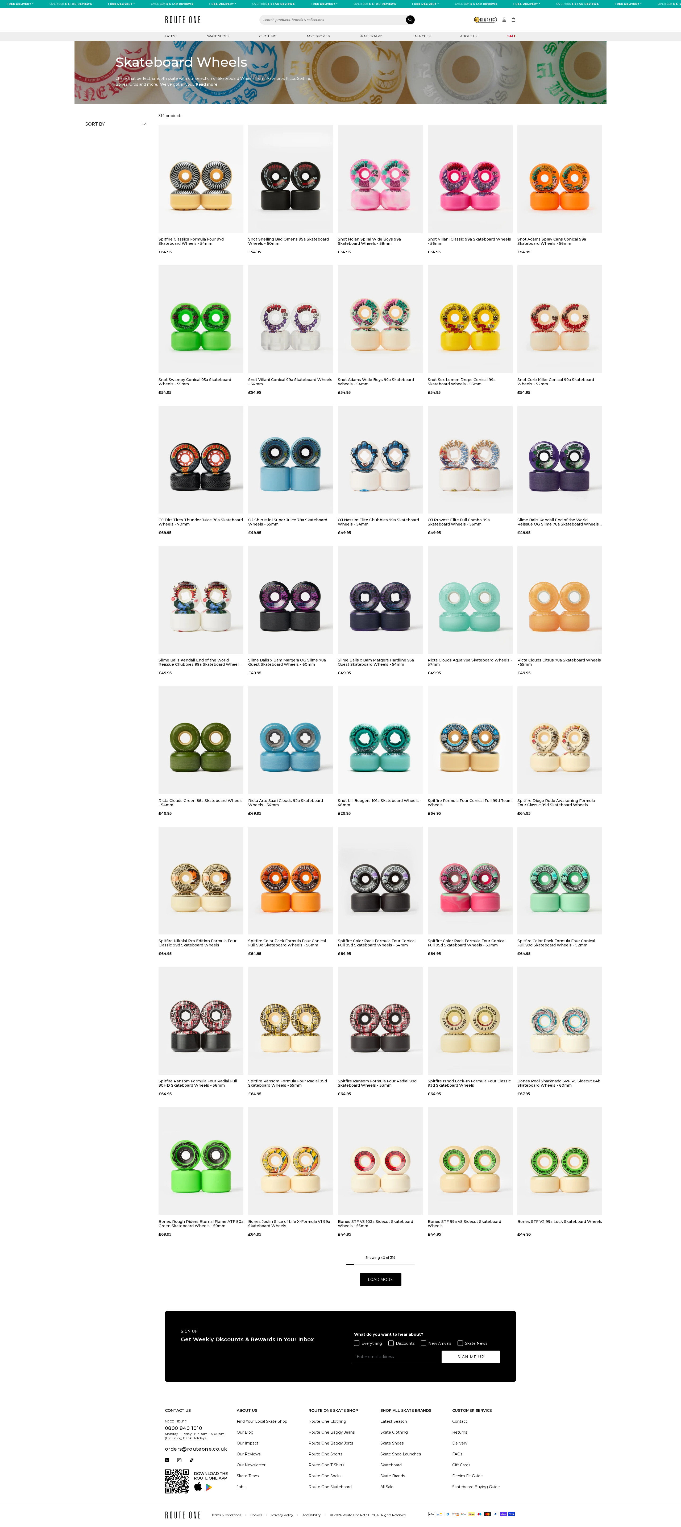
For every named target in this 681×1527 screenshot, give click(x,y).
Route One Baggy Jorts (331, 1443)
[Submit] (410, 19)
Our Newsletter (251, 1465)
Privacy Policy (282, 1515)
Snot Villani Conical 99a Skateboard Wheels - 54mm (290, 382)
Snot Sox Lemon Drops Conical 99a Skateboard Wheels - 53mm (462, 382)
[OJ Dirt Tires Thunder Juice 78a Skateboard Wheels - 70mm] (201, 460)
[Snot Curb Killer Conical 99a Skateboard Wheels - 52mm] (559, 319)
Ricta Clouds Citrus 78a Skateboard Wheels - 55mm (559, 662)
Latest (171, 36)
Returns (459, 1432)
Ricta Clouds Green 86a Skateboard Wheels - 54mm (201, 802)
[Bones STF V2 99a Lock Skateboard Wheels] (559, 1161)
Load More (380, 1279)
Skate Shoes (218, 36)
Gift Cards (461, 1465)
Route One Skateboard (330, 1487)
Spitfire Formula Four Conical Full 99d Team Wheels (470, 802)
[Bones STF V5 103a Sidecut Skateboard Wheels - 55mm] (380, 1161)
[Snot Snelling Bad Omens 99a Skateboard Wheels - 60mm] (290, 179)
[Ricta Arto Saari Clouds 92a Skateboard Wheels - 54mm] (290, 740)
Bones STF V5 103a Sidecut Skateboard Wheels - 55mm (375, 1223)
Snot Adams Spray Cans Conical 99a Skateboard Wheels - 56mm (551, 241)
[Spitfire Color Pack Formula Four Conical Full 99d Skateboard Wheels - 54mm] (380, 880)
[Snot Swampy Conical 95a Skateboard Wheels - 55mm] (201, 319)
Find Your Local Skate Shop (262, 1421)
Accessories (318, 36)
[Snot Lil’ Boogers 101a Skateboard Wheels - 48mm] (380, 740)
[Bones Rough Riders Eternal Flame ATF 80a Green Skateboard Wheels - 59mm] (201, 1161)
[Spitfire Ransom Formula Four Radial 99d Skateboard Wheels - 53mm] (380, 1021)
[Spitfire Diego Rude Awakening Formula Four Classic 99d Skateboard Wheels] (559, 740)
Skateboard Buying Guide (476, 1487)
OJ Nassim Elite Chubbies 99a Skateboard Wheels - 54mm (378, 522)
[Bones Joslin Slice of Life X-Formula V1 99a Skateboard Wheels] (290, 1161)
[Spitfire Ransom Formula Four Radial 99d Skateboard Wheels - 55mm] (290, 1021)
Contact (459, 1421)
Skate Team (248, 1476)
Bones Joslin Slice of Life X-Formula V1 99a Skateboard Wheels (289, 1223)
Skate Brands (392, 1476)
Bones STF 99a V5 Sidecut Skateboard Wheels (464, 1223)
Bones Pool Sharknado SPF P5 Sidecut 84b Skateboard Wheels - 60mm (558, 1083)
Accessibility (311, 1515)
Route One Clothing (327, 1421)
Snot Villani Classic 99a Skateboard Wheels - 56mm (469, 241)
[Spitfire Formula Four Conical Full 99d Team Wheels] (470, 740)
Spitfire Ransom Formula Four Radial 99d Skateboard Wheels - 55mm (287, 1083)
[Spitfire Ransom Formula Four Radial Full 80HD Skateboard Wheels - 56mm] (201, 1021)
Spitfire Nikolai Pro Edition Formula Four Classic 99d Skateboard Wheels (197, 943)
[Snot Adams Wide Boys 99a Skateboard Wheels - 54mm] (380, 319)
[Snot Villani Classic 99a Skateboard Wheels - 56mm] (470, 179)
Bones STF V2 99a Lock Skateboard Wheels (559, 1221)
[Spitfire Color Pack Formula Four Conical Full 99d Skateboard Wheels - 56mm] (290, 880)
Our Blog (245, 1432)
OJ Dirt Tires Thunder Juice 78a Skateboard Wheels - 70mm (201, 522)
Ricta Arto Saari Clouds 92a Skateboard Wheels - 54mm (285, 802)
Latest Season (393, 1421)
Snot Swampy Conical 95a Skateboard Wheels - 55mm (195, 382)
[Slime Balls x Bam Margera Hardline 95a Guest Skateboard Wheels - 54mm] (380, 600)
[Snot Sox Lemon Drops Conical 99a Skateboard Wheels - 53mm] (470, 319)
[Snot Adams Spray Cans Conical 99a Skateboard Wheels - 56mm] (559, 179)
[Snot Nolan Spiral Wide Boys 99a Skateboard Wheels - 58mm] (380, 179)
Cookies (256, 1515)
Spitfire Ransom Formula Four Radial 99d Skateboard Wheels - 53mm (377, 1083)
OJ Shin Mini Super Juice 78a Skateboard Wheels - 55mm (287, 522)
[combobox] (337, 20)
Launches (421, 36)
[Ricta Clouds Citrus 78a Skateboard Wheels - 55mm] (559, 600)
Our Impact (247, 1443)
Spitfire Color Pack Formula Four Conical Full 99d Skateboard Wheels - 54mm (377, 943)
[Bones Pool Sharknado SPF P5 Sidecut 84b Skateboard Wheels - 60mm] (559, 1021)
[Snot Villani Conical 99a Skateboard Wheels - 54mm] (290, 319)
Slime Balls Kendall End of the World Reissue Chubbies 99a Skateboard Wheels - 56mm (201, 662)
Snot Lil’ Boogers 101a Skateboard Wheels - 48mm (379, 802)
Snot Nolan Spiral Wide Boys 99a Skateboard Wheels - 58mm (369, 241)
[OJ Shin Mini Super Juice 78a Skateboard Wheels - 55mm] (290, 460)
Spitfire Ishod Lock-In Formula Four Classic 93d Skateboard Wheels (469, 1083)
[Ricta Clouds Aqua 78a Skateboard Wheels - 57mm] (470, 600)
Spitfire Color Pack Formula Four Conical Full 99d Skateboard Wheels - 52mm (556, 943)
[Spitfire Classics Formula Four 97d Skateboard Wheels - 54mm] (201, 179)
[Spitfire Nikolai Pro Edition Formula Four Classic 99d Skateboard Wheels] (201, 880)
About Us (468, 36)
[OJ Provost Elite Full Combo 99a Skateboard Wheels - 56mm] (470, 460)
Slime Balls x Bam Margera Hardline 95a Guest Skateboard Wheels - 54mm (376, 662)
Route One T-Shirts (326, 1465)
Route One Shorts (325, 1454)
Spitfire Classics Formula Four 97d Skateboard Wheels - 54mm (191, 241)
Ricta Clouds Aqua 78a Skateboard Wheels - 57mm (470, 662)
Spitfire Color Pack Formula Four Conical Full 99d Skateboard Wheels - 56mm (287, 943)
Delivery (459, 1443)
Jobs (241, 1487)
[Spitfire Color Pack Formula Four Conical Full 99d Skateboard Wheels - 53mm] (470, 880)
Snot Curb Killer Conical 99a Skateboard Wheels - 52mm (555, 382)
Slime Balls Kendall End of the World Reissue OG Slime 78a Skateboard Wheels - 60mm (559, 522)
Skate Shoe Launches (400, 1454)
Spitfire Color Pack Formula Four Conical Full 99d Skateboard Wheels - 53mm (466, 943)
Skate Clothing (394, 1432)
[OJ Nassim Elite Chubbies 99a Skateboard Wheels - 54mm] (380, 460)
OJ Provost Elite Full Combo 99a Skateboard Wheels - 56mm (459, 522)
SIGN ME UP (471, 1357)
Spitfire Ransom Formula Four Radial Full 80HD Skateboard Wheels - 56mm (198, 1083)
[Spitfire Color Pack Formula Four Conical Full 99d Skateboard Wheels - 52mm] (559, 880)
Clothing (267, 36)
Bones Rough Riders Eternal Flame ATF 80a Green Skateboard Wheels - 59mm (201, 1223)
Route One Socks (325, 1476)
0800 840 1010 (183, 1428)
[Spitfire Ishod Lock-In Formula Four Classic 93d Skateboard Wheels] (470, 1021)
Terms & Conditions (226, 1515)
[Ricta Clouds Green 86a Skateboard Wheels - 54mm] (201, 740)
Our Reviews (248, 1454)
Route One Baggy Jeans (332, 1432)
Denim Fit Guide (467, 1476)
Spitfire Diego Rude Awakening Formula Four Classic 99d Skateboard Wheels (556, 802)
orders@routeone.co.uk (196, 1449)
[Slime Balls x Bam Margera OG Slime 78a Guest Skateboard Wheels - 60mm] (290, 600)
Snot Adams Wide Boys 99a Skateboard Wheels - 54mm (376, 382)
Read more (206, 84)
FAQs (457, 1454)
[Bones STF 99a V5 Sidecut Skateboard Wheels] (470, 1161)
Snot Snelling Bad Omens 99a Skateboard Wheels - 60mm (288, 241)
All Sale (386, 1487)
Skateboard (371, 36)
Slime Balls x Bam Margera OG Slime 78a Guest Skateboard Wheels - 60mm (287, 662)
